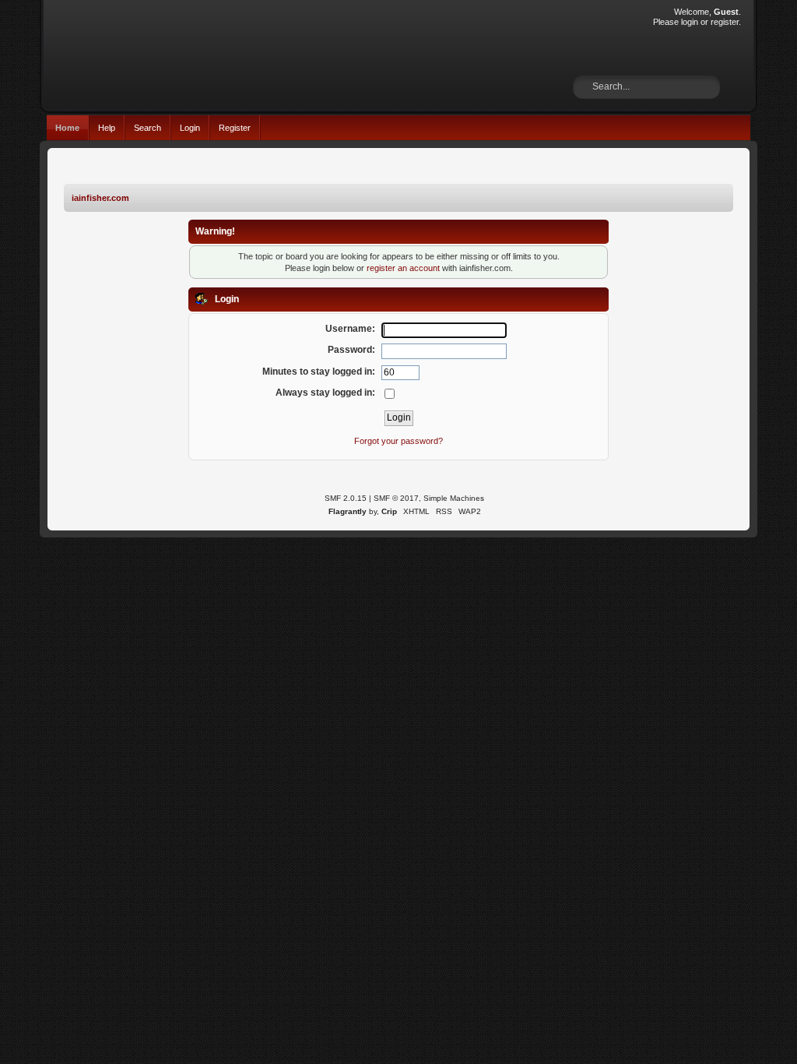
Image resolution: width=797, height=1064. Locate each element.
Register (235, 127)
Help (106, 127)
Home (67, 127)
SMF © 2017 (396, 498)
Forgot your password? (398, 441)
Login (190, 127)
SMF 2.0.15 (346, 498)
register (725, 21)
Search (147, 127)
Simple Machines (453, 498)
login (689, 21)
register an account (403, 268)
